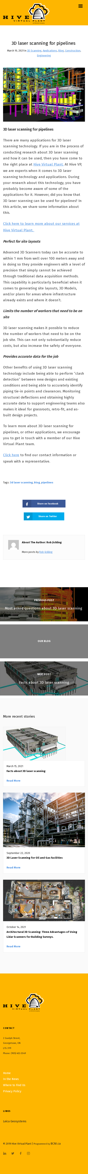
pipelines (47, 482)
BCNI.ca (56, 1143)
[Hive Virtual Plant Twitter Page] (12, 1153)
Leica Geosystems (14, 1121)
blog (37, 482)
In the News (11, 1079)
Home (7, 1073)
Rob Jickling (46, 551)
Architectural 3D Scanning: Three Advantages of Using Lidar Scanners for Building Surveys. (42, 934)
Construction (72, 50)
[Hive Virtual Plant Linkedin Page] (4, 1153)
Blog (61, 50)
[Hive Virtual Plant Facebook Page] (20, 1153)
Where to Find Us (14, 1085)
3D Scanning (34, 50)
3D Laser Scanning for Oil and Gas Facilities (35, 857)
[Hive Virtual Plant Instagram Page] (28, 1153)
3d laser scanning (21, 482)
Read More (13, 780)
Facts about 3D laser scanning (26, 771)
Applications (50, 50)
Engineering (44, 55)
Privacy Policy (12, 1091)
